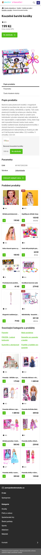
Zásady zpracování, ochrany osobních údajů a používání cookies (19, 551)
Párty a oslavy (7, 513)
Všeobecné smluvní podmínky (10, 551)
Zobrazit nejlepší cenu (12, 178)
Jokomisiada (20, 170)
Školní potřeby (7, 521)
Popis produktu (9, 84)
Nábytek (5, 534)
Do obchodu (16, 151)
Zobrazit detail (4, 220)
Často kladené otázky (11, 93)
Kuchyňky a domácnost (10, 345)
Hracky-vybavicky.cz (10, 8)
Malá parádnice (27, 333)
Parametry (7, 89)
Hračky (19, 8)
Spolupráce (6, 498)
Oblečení (5, 530)
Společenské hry (8, 517)
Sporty (4, 526)
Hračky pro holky (27, 8)
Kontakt (4, 543)
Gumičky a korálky (7, 10)
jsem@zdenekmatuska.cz (14, 488)
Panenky (5, 333)
